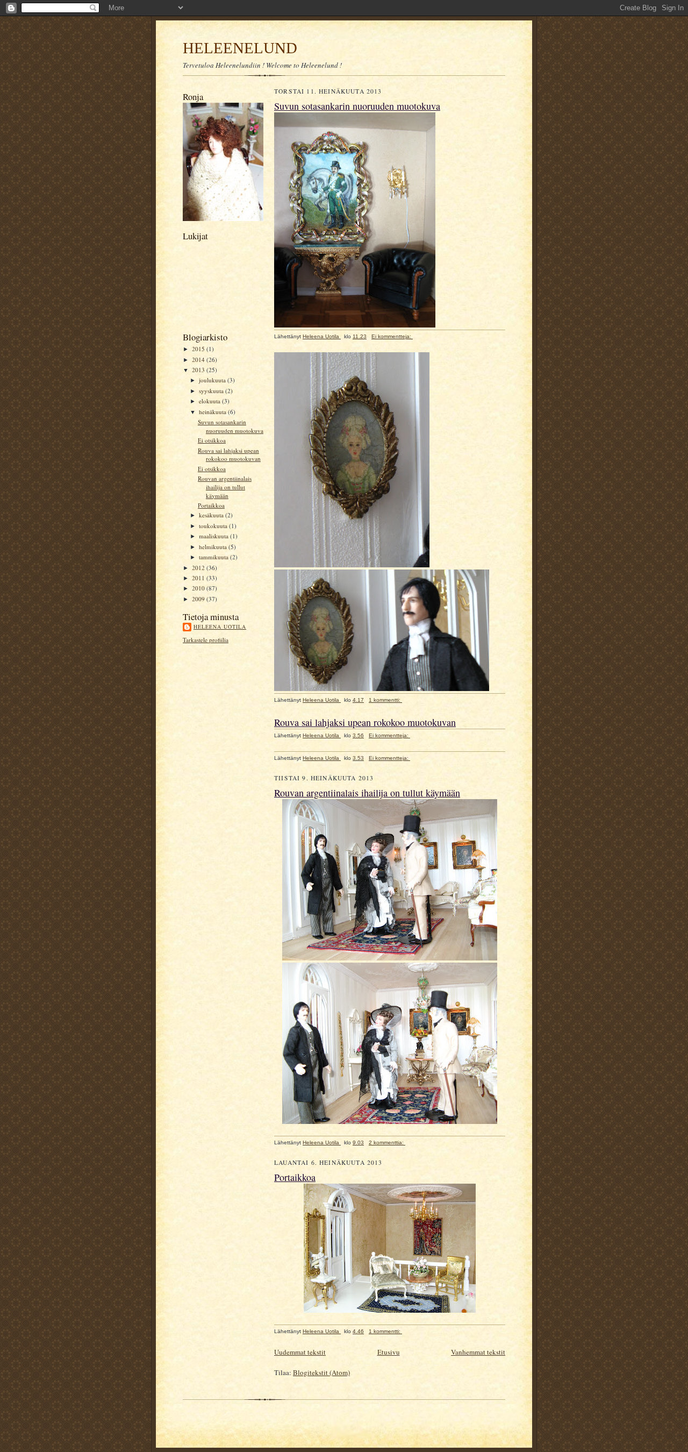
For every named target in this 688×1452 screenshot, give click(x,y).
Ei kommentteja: (392, 336)
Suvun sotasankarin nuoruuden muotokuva (230, 426)
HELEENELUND (240, 47)
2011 (199, 578)
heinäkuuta (213, 412)
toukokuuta (214, 526)
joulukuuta (213, 380)
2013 (199, 370)
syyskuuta (212, 391)
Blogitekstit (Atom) (321, 1372)
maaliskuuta (214, 536)
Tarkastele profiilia (205, 640)
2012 (199, 568)
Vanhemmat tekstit (478, 1352)
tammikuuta (214, 557)
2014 (199, 359)
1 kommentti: (385, 700)
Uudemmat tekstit (300, 1352)
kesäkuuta (212, 515)
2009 (199, 599)
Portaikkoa (211, 505)
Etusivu (388, 1352)
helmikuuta (213, 547)
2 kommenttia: (387, 1142)
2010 (199, 588)
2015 (199, 349)
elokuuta (210, 401)
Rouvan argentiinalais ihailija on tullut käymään (225, 486)
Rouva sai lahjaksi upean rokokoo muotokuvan (229, 454)
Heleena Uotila (220, 626)
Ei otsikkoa (212, 440)
